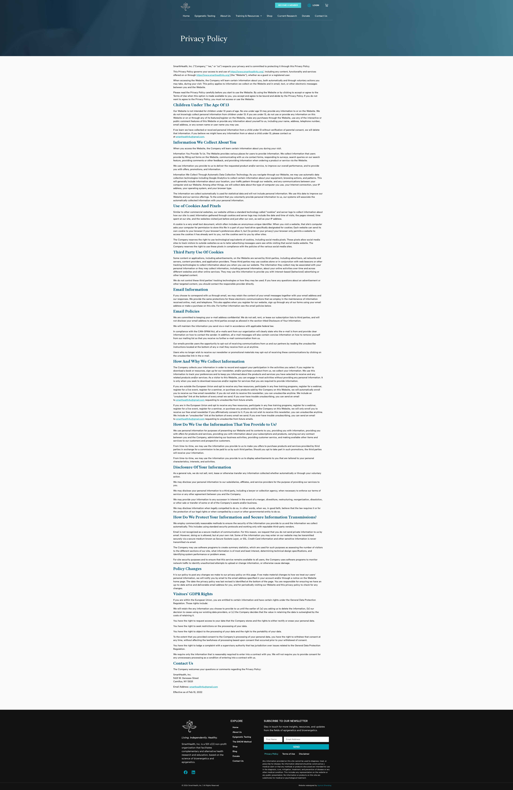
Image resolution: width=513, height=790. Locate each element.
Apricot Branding (324, 785)
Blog (235, 751)
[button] (248, 16)
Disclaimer (304, 754)
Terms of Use (288, 754)
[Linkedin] (193, 772)
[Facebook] (185, 772)
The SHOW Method (242, 741)
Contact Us (321, 15)
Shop (269, 15)
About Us (225, 15)
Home (186, 15)
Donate (306, 15)
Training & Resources (247, 15)
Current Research (287, 15)
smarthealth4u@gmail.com (190, 136)
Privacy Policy (271, 754)
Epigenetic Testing (205, 15)
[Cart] (326, 5)
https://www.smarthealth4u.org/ (246, 71)
